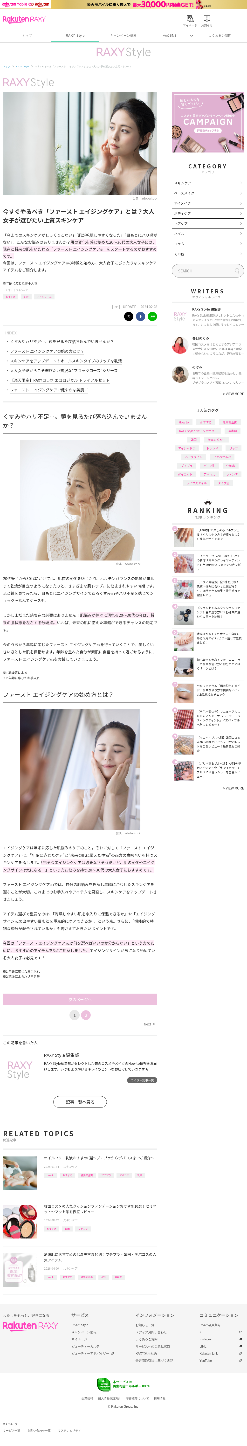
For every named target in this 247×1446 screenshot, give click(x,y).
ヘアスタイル (193, 457)
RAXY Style (75, 35)
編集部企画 (87, 1175)
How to (50, 1175)
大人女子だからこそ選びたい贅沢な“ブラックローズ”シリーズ (64, 370)
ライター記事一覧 (142, 1080)
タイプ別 (223, 483)
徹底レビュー (216, 439)
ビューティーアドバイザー (90, 1353)
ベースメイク (184, 193)
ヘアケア (181, 223)
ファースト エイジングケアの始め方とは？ (47, 351)
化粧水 (230, 466)
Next (149, 1024)
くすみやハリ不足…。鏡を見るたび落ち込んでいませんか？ (62, 341)
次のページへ (80, 999)
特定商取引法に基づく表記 (154, 1361)
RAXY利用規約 (146, 1353)
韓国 (67, 1229)
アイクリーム (44, 296)
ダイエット (185, 474)
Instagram (206, 1339)
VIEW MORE (233, 393)
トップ (27, 35)
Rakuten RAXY (24, 20)
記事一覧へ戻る (80, 1102)
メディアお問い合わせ (151, 1332)
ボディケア (182, 213)
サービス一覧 (11, 1430)
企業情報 (87, 1398)
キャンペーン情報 (123, 35)
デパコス (124, 1175)
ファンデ (83, 1229)
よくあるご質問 (220, 35)
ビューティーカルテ (85, 1346)
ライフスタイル (196, 483)
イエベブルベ (222, 457)
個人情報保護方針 (109, 1398)
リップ (233, 448)
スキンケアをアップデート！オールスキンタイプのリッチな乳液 (66, 361)
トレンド (212, 448)
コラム (179, 243)
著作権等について (137, 1398)
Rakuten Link (208, 1353)
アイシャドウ (186, 448)
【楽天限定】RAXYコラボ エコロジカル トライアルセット (60, 380)
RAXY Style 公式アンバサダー (198, 431)
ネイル (179, 233)
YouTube (205, 1361)
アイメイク (182, 203)
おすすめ (10, 296)
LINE (202, 1346)
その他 (179, 253)
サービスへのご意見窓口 (153, 1346)
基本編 (232, 431)
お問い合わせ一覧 (39, 1430)
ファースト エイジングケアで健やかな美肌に (49, 390)
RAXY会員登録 (210, 1325)
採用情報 (159, 1398)
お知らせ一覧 (145, 1325)
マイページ (79, 1339)
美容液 (118, 1277)
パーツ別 (209, 466)
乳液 (26, 296)
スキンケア (22, 290)
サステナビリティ (69, 1430)
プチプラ (106, 1175)
